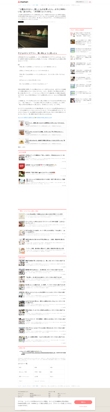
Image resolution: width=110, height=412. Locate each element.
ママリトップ (20, 393)
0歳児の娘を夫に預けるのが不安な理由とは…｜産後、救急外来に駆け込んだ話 (45, 240)
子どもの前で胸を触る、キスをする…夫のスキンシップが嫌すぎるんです (83, 79)
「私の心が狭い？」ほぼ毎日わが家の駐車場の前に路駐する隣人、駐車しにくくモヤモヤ (83, 72)
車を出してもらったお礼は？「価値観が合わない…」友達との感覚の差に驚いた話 (83, 100)
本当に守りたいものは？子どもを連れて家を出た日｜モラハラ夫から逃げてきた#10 (45, 328)
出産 (49, 396)
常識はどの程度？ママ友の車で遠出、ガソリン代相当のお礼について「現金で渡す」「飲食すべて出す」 (83, 34)
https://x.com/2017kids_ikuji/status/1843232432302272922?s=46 (38, 353)
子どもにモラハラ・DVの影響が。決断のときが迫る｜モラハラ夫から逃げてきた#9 (45, 319)
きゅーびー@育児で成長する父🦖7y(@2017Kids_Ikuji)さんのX (35, 117)
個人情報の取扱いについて (35, 395)
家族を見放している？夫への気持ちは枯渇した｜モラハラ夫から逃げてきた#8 (45, 310)
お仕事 (59, 395)
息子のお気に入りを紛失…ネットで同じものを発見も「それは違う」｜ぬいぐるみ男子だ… (45, 231)
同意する (83, 402)
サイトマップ (20, 395)
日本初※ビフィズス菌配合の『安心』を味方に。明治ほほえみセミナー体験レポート (45, 156)
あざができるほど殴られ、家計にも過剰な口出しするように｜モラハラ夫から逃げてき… (45, 302)
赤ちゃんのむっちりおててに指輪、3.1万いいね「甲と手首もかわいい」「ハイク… (44, 132)
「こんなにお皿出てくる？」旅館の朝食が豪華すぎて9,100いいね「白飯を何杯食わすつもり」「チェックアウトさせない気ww (83, 42)
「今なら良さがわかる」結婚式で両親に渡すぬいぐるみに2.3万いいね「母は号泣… (45, 141)
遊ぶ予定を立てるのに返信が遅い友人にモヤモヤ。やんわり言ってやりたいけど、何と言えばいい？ (83, 50)
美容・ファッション (62, 393)
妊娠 (49, 395)
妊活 (49, 393)
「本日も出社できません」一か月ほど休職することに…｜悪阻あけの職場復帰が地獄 (83, 57)
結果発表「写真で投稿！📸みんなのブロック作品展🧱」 (41, 172)
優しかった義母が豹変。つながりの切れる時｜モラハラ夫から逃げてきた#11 (45, 337)
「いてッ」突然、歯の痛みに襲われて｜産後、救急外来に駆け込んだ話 (45, 248)
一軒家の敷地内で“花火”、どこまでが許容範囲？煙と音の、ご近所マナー (83, 64)
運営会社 (32, 393)
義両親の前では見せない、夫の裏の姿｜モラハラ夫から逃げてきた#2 (44, 270)
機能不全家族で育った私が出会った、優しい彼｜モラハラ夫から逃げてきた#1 (45, 261)
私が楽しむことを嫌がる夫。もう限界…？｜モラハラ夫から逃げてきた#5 (45, 285)
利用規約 (32, 396)
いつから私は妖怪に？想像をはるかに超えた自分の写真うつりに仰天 (44, 214)
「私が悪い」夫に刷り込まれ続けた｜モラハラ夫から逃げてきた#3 (44, 277)
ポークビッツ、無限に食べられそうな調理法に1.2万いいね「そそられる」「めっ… (45, 123)
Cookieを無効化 (83, 406)
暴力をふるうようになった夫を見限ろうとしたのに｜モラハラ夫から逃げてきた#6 (45, 293)
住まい (59, 396)
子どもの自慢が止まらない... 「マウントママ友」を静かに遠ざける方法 (83, 93)
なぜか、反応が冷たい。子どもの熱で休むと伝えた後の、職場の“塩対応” (83, 86)
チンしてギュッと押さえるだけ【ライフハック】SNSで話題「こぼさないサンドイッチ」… (45, 222)
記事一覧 (20, 396)
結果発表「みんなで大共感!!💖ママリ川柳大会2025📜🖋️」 (41, 165)
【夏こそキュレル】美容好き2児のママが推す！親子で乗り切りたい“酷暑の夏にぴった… (45, 180)
